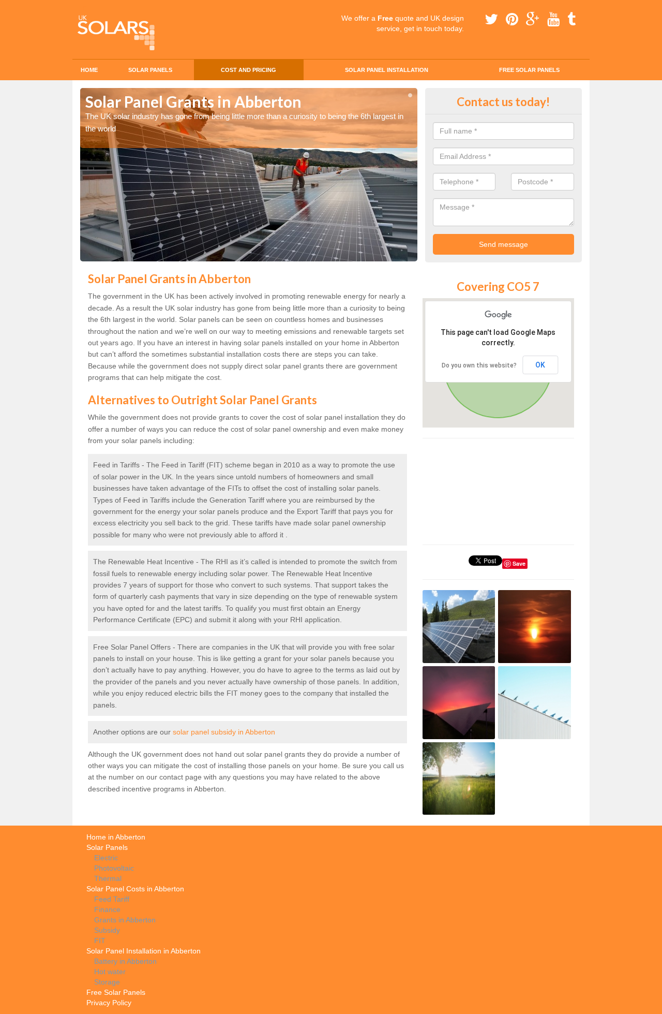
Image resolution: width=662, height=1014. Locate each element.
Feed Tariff (111, 899)
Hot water (110, 971)
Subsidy (107, 930)
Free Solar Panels (529, 70)
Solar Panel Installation (386, 70)
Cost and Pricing (248, 70)
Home (89, 70)
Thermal (108, 878)
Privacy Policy (108, 1002)
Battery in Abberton (125, 961)
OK (540, 365)
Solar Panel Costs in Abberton (135, 889)
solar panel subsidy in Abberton (224, 732)
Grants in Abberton (125, 920)
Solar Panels (150, 70)
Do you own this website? (479, 365)
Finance (107, 909)
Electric (106, 858)
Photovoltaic (114, 868)
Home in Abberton (115, 837)
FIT (100, 940)
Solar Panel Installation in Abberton (143, 951)
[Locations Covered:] (85, 8)
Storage (107, 982)
